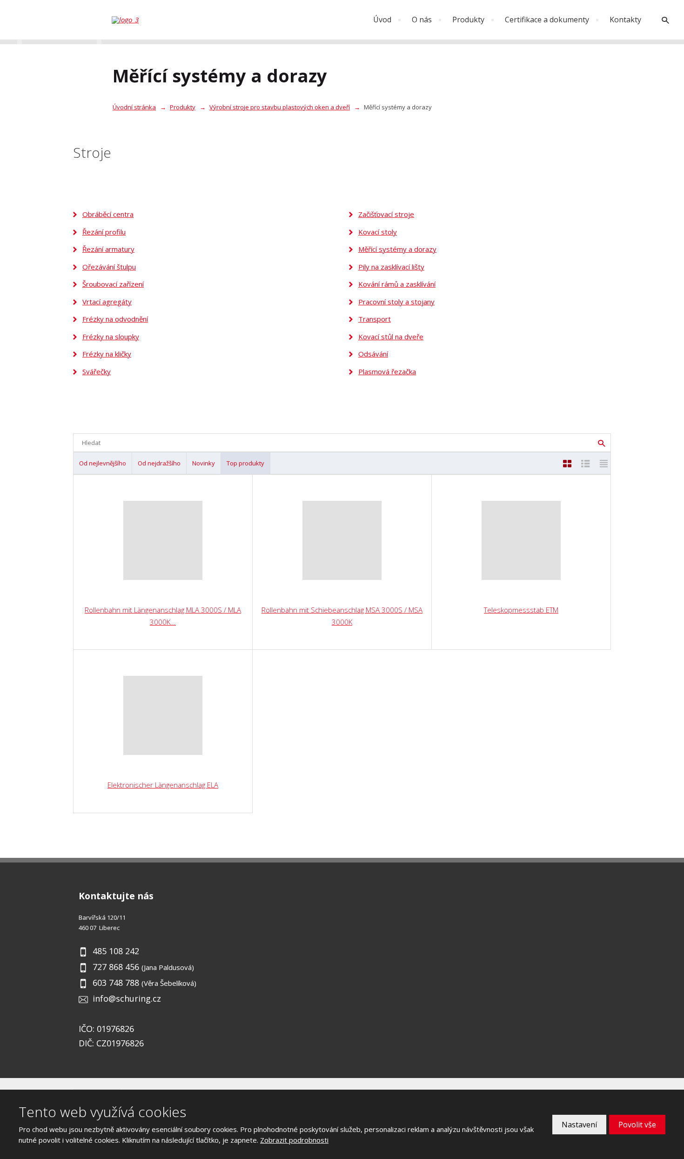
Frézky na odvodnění (115, 318)
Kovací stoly (377, 231)
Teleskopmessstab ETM (521, 609)
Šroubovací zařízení (113, 284)
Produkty (468, 19)
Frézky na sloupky (110, 336)
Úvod (382, 19)
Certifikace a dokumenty (547, 19)
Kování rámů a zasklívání (397, 284)
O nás (422, 19)
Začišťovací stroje (386, 214)
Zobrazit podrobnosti (294, 1140)
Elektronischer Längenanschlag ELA (162, 784)
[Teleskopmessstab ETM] (521, 540)
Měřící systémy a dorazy (397, 249)
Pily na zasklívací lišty (391, 266)
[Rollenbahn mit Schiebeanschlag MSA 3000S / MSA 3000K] (342, 540)
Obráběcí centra (108, 214)
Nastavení (579, 1124)
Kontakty (625, 19)
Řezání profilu (104, 231)
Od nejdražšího (159, 463)
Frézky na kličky (106, 353)
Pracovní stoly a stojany (396, 301)
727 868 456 (116, 966)
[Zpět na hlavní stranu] (158, 20)
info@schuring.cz (127, 998)
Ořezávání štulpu (109, 266)
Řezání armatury (108, 249)
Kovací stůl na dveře (390, 336)
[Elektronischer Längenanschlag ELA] (163, 715)
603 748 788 (116, 982)
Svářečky (96, 371)
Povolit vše (637, 1124)
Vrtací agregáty (107, 301)
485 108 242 (116, 951)
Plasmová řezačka (387, 371)
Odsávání (373, 353)
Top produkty (245, 463)
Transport (374, 318)
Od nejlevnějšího (102, 463)
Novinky (203, 463)
